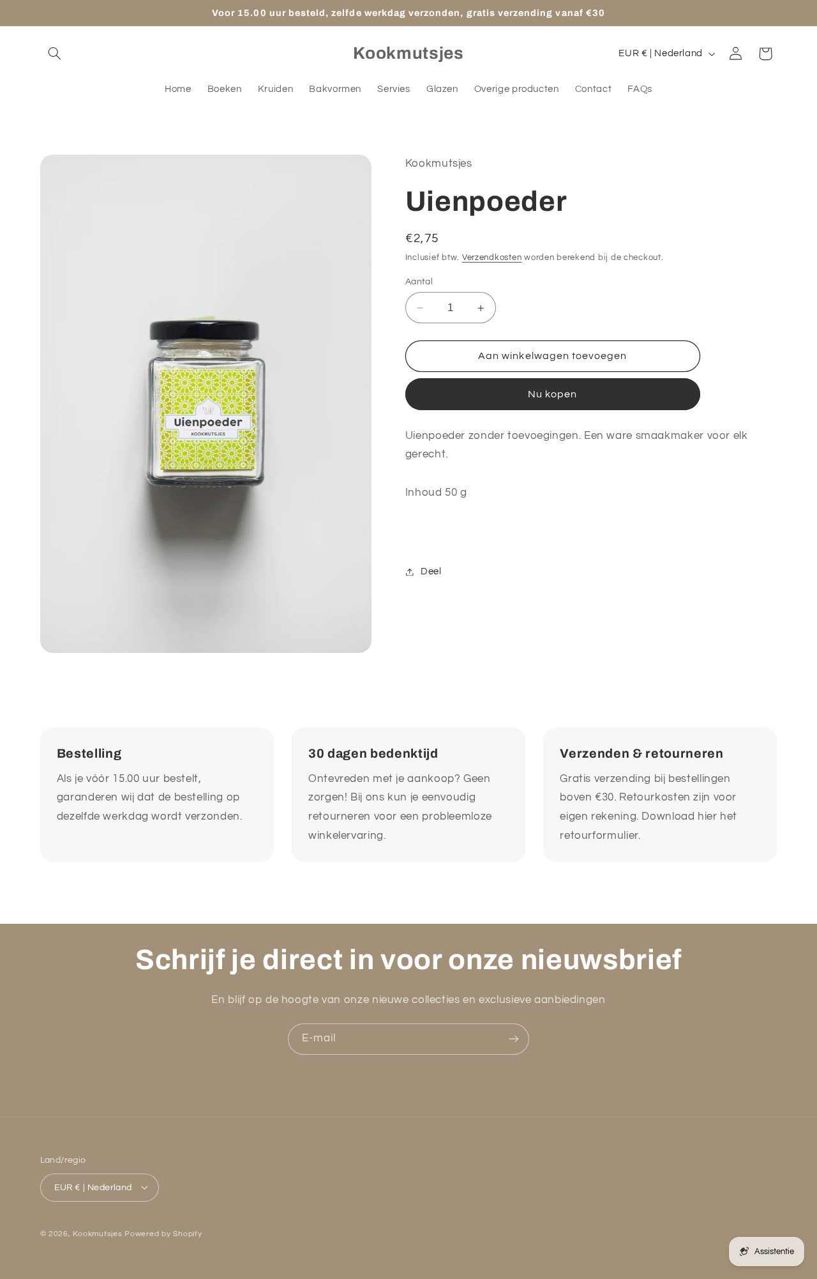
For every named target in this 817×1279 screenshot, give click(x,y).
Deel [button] (431, 571)
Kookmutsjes (97, 1233)
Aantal (419, 281)
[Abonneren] (513, 1039)
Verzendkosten (492, 258)
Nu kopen (552, 394)
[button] (55, 53)
